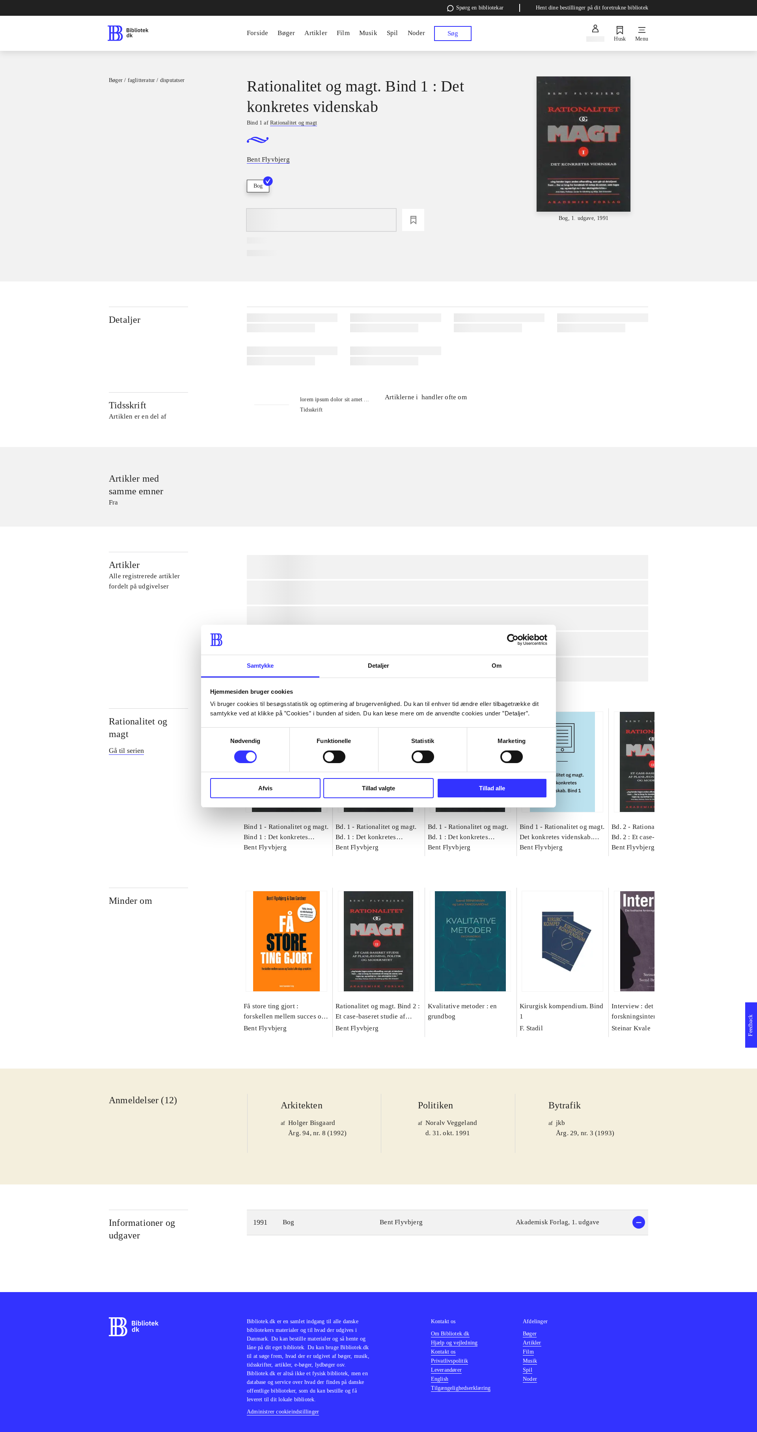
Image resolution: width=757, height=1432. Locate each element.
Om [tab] (497, 665)
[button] (447, 1222)
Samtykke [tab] (260, 665)
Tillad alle (492, 788)
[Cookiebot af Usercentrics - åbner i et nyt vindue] (512, 640)
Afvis (265, 788)
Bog (258, 186)
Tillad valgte (378, 788)
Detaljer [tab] (379, 665)
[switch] (334, 756)
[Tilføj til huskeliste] (413, 220)
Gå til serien (126, 750)
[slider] (583, 149)
